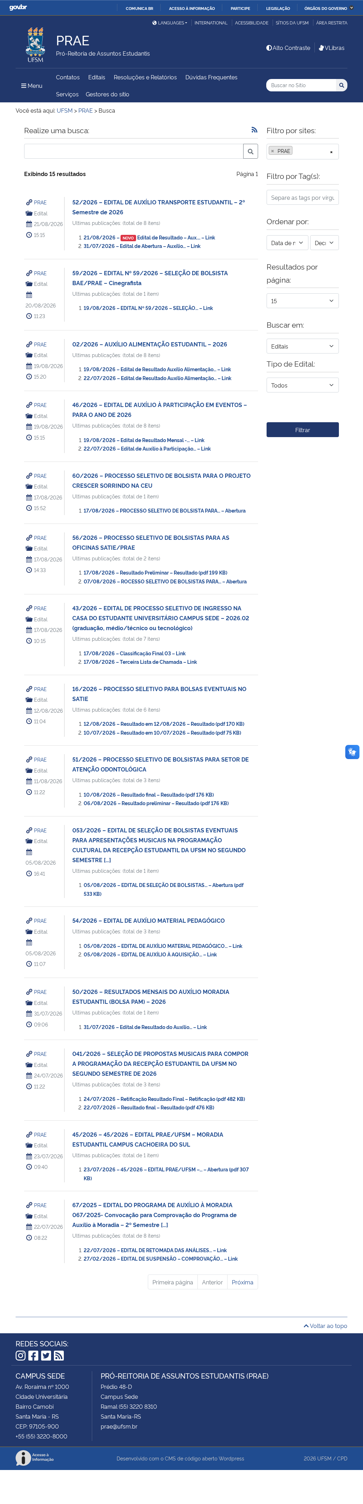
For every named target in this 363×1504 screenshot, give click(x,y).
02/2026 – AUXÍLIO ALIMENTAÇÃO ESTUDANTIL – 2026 (149, 344)
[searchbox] (296, 151)
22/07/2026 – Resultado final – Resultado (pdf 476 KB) (149, 1107)
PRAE (40, 202)
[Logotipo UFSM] (36, 43)
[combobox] (303, 151)
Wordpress (231, 1458)
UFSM (324, 1458)
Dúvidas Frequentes (211, 77)
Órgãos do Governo (326, 8)
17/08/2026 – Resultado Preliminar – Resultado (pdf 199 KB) (155, 572)
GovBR (18, 7)
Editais (96, 77)
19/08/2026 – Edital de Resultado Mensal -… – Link (144, 439)
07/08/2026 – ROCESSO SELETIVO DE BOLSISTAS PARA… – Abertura (165, 581)
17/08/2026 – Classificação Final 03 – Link (135, 653)
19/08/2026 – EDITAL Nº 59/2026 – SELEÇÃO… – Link (148, 307)
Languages (171, 22)
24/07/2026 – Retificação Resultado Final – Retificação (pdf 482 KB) (164, 1098)
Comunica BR (139, 8)
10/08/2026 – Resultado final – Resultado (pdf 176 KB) (149, 794)
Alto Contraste (291, 47)
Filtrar (302, 430)
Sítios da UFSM (292, 22)
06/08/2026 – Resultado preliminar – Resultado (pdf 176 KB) (156, 802)
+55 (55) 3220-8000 (41, 1436)
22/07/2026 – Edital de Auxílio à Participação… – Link (147, 448)
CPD (342, 1458)
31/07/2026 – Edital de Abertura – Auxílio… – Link (142, 245)
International (211, 22)
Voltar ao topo (328, 1325)
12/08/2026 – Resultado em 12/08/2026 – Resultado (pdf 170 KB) (164, 723)
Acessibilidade (251, 22)
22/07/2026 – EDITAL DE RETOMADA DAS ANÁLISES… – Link (155, 1249)
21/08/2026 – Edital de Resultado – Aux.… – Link (150, 237)
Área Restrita (331, 22)
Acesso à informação (192, 8)
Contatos (68, 77)
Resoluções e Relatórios (145, 77)
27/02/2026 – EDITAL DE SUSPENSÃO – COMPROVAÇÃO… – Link (161, 1258)
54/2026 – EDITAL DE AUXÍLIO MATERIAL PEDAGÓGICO (148, 920)
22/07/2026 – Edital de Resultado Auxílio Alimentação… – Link (157, 377)
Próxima (242, 1282)
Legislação (278, 8)
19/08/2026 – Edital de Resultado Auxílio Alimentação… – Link (157, 369)
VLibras (335, 47)
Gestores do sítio (107, 94)
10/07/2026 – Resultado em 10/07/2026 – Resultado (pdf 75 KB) (162, 732)
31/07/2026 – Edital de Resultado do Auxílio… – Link (145, 1026)
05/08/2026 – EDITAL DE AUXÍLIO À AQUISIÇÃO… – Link (150, 954)
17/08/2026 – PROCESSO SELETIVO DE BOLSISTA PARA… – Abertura (165, 510)
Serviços (67, 94)
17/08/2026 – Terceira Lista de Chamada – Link (140, 661)
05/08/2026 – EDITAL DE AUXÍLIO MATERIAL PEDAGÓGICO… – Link (163, 945)
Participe (240, 8)
